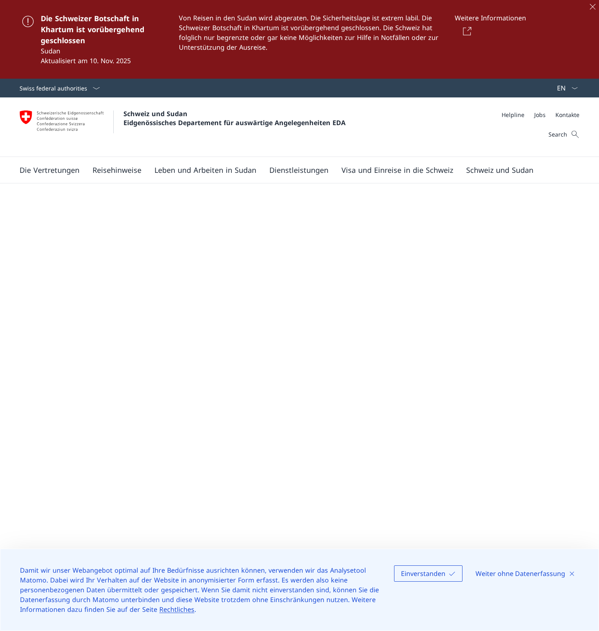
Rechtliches (176, 609)
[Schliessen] (592, 6)
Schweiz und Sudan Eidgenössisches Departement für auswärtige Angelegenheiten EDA (234, 118)
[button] (49, 170)
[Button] (466, 31)
